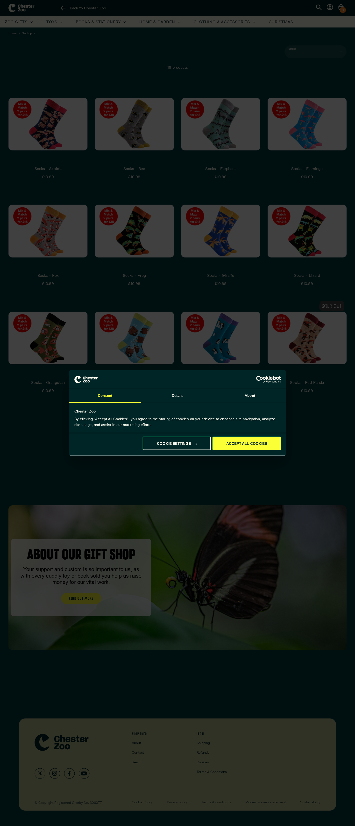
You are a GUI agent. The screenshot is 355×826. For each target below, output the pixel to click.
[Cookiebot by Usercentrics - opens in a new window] (260, 379)
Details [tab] (178, 395)
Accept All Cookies (246, 443)
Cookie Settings (174, 443)
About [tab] (250, 395)
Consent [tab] (105, 395)
